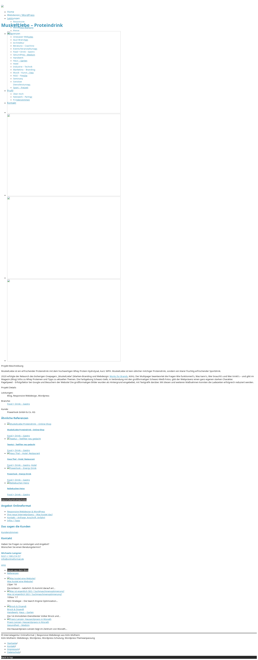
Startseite (12, 643)
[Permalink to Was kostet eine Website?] (21, 578)
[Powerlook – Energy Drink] (21, 468)
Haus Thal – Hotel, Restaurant (21, 459)
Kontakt (11, 646)
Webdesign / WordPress (20, 15)
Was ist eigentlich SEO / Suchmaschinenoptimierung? (34, 594)
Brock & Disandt (15, 609)
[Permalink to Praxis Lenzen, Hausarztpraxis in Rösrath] (29, 619)
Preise (16, 30)
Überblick (12, 499)
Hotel (34, 465)
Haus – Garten (26, 612)
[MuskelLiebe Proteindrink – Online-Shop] (29, 423)
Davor (4, 499)
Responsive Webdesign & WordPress (26, 511)
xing (3, 564)
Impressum (13, 649)
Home (10, 11)
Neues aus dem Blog (17, 570)
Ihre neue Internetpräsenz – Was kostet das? (30, 514)
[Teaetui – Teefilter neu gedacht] (24, 438)
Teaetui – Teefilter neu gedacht (21, 444)
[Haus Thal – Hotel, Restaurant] (23, 453)
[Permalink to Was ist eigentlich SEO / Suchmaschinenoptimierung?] (35, 591)
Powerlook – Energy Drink (19, 474)
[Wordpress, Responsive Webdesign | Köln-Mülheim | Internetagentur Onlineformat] (2, 6)
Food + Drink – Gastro (18, 403)
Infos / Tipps (13, 520)
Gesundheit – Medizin (18, 625)
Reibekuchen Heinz (16, 488)
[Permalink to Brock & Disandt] (16, 606)
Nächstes (22, 499)
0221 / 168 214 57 (11, 555)
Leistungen (13, 18)
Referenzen (13, 573)
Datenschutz (13, 652)
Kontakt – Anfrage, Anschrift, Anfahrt (26, 517)
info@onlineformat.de (12, 558)
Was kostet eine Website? (20, 581)
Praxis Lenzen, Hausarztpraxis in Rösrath (28, 622)
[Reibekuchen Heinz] (18, 482)
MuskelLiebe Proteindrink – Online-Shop (25, 429)
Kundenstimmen (9, 532)
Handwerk (12, 612)
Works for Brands (119, 376)
